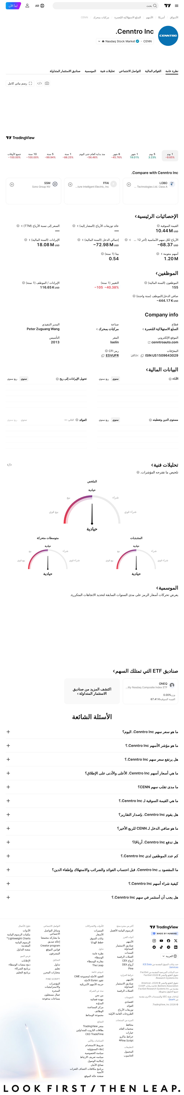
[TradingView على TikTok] (161, 947)
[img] (103, 41)
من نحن (99, 995)
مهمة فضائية (97, 999)
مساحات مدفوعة (51, 998)
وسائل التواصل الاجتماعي (52, 932)
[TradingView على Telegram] (168, 947)
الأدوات (26, 930)
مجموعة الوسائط (95, 1015)
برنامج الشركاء (22, 968)
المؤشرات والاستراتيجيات (52, 985)
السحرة (56, 990)
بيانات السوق (97, 938)
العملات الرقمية (125, 956)
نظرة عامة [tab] (171, 71)
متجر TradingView (93, 1026)
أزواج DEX (127, 964)
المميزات (99, 930)
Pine (130, 968)
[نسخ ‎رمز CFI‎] (102, 355)
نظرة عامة (98, 953)
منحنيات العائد (126, 1028)
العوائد (130, 1005)
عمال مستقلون (52, 994)
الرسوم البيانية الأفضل (121, 930)
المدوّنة (100, 1003)
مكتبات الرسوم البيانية (18, 934)
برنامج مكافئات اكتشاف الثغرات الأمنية (87, 1070)
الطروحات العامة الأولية (121, 1013)
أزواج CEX (127, 960)
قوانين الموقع (53, 949)
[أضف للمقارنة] (129, 185)
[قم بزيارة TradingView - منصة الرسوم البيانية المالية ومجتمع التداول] (20, 137)
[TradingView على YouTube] (161, 940)
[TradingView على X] (175, 940)
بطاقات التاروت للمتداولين (90, 1030)
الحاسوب (128, 1055)
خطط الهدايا (97, 942)
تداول (57, 964)
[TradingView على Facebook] (168, 940)
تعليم (57, 968)
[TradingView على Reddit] (154, 947)
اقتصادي (129, 1001)
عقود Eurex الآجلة (94, 980)
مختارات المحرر (51, 972)
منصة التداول (23, 949)
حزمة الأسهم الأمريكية (92, 984)
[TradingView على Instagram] (154, 940)
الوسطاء (99, 957)
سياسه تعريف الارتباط (92, 1056)
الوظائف (99, 1011)
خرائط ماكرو (126, 1036)
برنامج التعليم (23, 972)
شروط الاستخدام (94, 1045)
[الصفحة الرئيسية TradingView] (167, 5)
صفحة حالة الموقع (94, 1075)
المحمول (128, 1051)
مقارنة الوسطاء (95, 961)
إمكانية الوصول (96, 1060)
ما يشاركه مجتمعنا (50, 937)
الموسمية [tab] (90, 71)
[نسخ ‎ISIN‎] (142, 355)
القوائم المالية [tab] (153, 71)
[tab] (115, 378)
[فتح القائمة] (176, 5)
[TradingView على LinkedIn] (175, 947)
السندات (129, 952)
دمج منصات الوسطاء (19, 964)
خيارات (129, 1032)
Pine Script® (126, 1040)
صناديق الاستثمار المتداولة (124, 947)
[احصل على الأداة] (39, 83)
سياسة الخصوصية (94, 1053)
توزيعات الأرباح (125, 1009)
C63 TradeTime (94, 1034)
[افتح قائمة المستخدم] (27, 5)
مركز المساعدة (96, 1007)
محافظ (129, 1024)
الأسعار (100, 934)
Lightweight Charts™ (18, 938)
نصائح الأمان (97, 1064)
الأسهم (129, 941)
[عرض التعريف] (158, 225)
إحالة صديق (54, 941)
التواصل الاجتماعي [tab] (130, 71)
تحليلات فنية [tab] (107, 71)
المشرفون (54, 953)
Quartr (172, 999)
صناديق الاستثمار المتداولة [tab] (65, 71)
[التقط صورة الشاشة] (47, 83)
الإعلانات (26, 960)
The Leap (98, 965)
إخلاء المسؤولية (95, 1049)
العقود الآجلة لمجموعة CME (89, 976)
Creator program (50, 945)
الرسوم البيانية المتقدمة (22, 944)
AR (37, 6)
